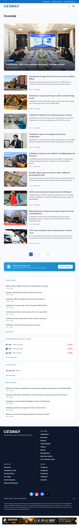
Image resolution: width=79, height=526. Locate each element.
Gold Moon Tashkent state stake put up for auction (23, 325)
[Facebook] (42, 494)
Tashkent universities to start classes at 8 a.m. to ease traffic (26, 312)
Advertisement (9, 480)
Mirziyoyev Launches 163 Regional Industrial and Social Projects (27, 414)
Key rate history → (11, 375)
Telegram (44, 467)
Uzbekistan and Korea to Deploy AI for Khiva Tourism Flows (26, 408)
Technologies (45, 444)
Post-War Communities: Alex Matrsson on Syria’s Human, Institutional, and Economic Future (36, 395)
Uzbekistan (44, 434)
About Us (7, 467)
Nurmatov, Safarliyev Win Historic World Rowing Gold (24, 292)
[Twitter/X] (48, 494)
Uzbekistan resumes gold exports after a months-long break (26, 318)
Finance (43, 440)
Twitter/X (43, 477)
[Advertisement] (39, 521)
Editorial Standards (11, 483)
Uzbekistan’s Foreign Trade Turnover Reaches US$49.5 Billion (26, 305)
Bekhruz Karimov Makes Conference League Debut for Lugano (27, 286)
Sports (42, 450)
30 (48, 254)
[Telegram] (31, 494)
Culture (43, 447)
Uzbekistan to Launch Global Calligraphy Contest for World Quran (28, 401)
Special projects (57, 1)
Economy (43, 437)
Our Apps (7, 477)
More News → (10, 331)
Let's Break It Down (69, 1)
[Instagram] (37, 494)
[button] (69, 6)
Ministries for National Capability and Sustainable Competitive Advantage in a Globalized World (38, 388)
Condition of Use (10, 470)
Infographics (46, 1)
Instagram (44, 470)
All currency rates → (12, 357)
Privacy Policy (9, 473)
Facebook (44, 473)
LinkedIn (43, 480)
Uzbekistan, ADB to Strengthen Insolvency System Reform (25, 299)
